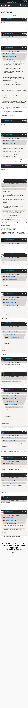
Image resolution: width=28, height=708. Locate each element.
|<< (3, 15)
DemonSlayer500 (11, 189)
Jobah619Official (11, 56)
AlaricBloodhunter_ (11, 437)
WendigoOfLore (11, 143)
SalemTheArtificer (10, 53)
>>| (24, 15)
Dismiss (25, 1)
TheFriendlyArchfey (11, 260)
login (5, 546)
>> (15, 56)
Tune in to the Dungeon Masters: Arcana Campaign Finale (11, 1)
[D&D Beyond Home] (5, 5)
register (15, 546)
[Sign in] (23, 5)
